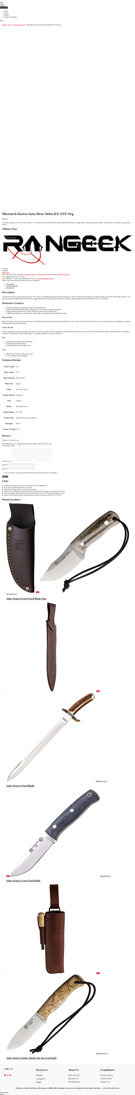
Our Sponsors (74, 1082)
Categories (40, 1078)
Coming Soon (41, 274)
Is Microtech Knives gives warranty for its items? (20, 489)
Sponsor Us (73, 1078)
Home (6, 11)
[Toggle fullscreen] (3, 1092)
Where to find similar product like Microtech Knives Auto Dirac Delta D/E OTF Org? (32, 495)
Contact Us (105, 1082)
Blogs (38, 1082)
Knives (9, 25)
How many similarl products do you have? (18, 487)
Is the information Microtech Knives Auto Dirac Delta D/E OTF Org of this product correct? (34, 493)
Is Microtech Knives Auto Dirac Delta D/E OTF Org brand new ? (26, 486)
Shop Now (5, 272)
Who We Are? (74, 1075)
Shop (6, 13)
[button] (1, 3)
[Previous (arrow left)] (1, 1094)
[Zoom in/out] (1, 1092)
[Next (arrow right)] (3, 1094)
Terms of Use (106, 1078)
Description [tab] (10, 284)
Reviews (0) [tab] (10, 288)
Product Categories (10, 17)
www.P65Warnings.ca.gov (45, 278)
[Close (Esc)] (7, 1092)
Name (4, 465)
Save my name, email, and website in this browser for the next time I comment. (31, 473)
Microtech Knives (63, 274)
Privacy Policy (106, 1075)
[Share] (5, 1092)
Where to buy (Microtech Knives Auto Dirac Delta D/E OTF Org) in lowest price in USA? (34, 491)
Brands (6, 15)
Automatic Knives (20, 25)
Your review (7, 461)
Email (4, 469)
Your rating (6, 446)
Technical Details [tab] (12, 286)
